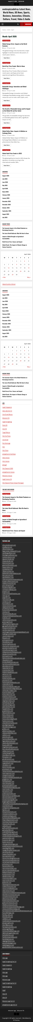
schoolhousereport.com (9, 650)
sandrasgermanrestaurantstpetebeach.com (15, 632)
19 (28, 268)
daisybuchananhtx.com (9, 654)
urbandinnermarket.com (9, 723)
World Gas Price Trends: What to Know (13, 66)
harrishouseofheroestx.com (10, 664)
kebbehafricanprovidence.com (11, 573)
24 (20, 271)
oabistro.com (6, 735)
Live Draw (5, 440)
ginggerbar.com (7, 779)
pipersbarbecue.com (8, 706)
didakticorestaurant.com (9, 905)
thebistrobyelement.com (9, 672)
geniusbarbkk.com (8, 830)
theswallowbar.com (8, 781)
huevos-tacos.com (7, 721)
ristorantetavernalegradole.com (12, 688)
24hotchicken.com (7, 549)
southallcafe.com (7, 806)
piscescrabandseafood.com (10, 870)
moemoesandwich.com (9, 878)
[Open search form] (18, 24)
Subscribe (28, 24)
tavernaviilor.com (7, 789)
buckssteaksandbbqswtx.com (11, 818)
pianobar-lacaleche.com (9, 648)
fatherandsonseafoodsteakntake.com (13, 658)
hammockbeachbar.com (9, 739)
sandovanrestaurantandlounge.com (13, 907)
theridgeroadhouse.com (9, 555)
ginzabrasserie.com (8, 759)
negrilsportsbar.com (8, 700)
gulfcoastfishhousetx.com (10, 828)
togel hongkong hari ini (9, 983)
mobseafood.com (7, 684)
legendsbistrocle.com (8, 741)
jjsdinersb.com (6, 882)
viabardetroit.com (7, 668)
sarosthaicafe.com (8, 852)
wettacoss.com (6, 674)
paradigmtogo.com (8, 725)
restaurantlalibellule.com (10, 888)
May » (29, 277)
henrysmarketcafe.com (9, 614)
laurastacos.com (7, 791)
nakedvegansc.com (8, 945)
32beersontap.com (8, 571)
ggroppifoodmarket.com (9, 626)
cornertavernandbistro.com (10, 862)
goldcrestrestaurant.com (10, 903)
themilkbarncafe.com (8, 755)
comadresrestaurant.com (10, 896)
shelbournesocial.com (9, 583)
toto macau (5, 461)
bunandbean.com (7, 603)
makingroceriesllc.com (9, 634)
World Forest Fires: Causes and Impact (12, 242)
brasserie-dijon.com (8, 840)
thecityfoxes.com (7, 642)
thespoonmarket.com (9, 628)
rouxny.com (6, 612)
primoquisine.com (7, 640)
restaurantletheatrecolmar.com (12, 616)
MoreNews (26, 1018)
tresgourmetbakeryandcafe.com (12, 777)
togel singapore (7, 965)
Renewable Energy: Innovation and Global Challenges (14, 87)
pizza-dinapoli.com (8, 585)
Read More (7, 58)
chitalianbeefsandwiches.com (11, 787)
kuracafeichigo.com (8, 913)
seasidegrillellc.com (8, 848)
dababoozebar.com (8, 876)
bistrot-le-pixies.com (8, 767)
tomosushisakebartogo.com (10, 931)
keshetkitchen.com (8, 935)
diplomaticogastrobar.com (10, 933)
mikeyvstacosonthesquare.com (11, 652)
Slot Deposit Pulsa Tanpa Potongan (13, 483)
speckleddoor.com (8, 577)
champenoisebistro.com (9, 814)
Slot (3, 447)
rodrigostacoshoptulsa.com (10, 808)
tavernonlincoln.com (8, 880)
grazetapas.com (7, 769)
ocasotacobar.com (8, 670)
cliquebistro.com (7, 660)
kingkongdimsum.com (9, 801)
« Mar (4, 277)
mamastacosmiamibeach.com (11, 761)
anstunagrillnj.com (8, 929)
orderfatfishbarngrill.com (10, 832)
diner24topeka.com (8, 783)
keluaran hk (20, 1010)
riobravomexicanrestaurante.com (12, 579)
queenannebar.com (8, 838)
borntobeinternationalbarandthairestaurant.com (17, 911)
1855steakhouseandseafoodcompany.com (15, 804)
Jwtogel (4, 465)
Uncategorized (6, 40)
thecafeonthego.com (8, 705)
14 (8, 268)
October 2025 (6, 208)
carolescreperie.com (8, 630)
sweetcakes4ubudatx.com (10, 743)
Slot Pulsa (5, 450)
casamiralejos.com (8, 636)
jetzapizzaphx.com (8, 923)
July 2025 (4, 217)
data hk (4, 997)
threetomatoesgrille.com (9, 799)
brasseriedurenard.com (9, 610)
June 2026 (5, 182)
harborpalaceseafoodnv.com (11, 682)
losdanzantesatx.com (8, 678)
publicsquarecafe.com (9, 793)
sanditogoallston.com (9, 553)
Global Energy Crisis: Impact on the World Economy (14, 45)
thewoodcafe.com (7, 561)
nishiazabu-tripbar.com (9, 690)
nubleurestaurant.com (9, 886)
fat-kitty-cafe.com (7, 915)
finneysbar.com (7, 757)
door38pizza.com (7, 925)
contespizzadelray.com (9, 589)
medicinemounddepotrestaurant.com (13, 892)
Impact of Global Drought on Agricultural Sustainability (14, 520)
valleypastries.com (8, 607)
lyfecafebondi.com (7, 666)
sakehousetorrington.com (10, 624)
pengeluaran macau (8, 472)
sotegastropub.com (8, 775)
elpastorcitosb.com (8, 559)
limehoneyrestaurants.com (10, 900)
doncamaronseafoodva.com (10, 860)
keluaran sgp (6, 979)
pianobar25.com (7, 680)
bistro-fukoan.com (8, 715)
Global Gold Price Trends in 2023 (12, 153)
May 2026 (4, 185)
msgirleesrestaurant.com (10, 747)
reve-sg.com (6, 595)
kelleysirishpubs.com (8, 872)
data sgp (5, 958)
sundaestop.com (7, 569)
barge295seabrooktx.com (10, 834)
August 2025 (5, 214)
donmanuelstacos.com (9, 797)
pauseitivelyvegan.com (9, 943)
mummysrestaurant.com (10, 822)
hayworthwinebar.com (9, 854)
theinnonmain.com (8, 563)
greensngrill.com (7, 622)
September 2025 (6, 211)
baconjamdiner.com (8, 856)
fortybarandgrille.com (9, 587)
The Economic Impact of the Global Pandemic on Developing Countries (16, 498)
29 (12, 275)
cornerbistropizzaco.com (10, 698)
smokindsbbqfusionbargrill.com (12, 836)
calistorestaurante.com (9, 620)
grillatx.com (5, 729)
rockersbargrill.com (8, 753)
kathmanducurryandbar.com (11, 795)
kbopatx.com (6, 638)
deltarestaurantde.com (9, 898)
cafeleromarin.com (8, 751)
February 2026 (6, 195)
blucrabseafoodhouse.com (10, 749)
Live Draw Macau (7, 414)
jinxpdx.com (6, 591)
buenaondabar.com (8, 692)
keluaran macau (7, 476)
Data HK (4, 425)
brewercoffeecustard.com (10, 581)
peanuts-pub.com (7, 737)
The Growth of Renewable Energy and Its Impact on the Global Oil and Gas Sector (16, 110)
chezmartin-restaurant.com (10, 646)
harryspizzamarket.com (9, 927)
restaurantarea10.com (9, 606)
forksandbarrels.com (8, 694)
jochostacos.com (7, 864)
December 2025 (6, 201)
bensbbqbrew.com (8, 939)
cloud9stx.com (6, 765)
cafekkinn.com (6, 919)
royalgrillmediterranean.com (11, 850)
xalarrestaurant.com (8, 890)
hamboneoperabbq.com (9, 937)
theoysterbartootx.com (9, 812)
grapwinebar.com (7, 711)
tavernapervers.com (8, 773)
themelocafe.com (7, 917)
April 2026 (5, 188)
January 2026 (5, 198)
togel (3, 990)
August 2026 (5, 176)
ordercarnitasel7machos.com (11, 593)
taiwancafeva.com (7, 567)
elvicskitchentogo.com (9, 727)
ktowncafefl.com (7, 745)
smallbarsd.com (7, 547)
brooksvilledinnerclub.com (10, 662)
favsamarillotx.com (8, 866)
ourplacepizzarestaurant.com (11, 921)
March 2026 (5, 192)
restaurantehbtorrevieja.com (11, 909)
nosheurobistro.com (8, 557)
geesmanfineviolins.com (9, 565)
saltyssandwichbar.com (9, 733)
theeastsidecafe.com (8, 824)
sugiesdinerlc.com (7, 763)
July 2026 (4, 179)
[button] (2, 24)
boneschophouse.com (9, 644)
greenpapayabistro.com (9, 785)
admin (5, 48)
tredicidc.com (6, 618)
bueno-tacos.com (7, 842)
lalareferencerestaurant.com (11, 894)
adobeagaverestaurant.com (10, 884)
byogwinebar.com (7, 709)
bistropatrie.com (7, 656)
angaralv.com (6, 597)
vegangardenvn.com (8, 941)
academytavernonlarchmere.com (12, 846)
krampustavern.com (8, 874)
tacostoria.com (7, 676)
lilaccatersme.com (7, 575)
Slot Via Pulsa (6, 436)
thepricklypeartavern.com (10, 820)
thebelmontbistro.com (9, 696)
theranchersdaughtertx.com (11, 858)
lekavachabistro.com (8, 713)
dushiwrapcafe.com (8, 702)
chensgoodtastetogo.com (10, 844)
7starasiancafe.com (8, 599)
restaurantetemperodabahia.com (12, 771)
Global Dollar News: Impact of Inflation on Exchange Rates (14, 132)
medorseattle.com (8, 717)
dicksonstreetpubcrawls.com (11, 686)
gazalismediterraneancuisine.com (12, 947)
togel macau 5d (7, 479)
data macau (6, 458)
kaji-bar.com (6, 810)
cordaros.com (6, 601)
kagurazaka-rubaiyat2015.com (11, 551)
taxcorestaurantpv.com (9, 868)
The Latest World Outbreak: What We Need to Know (15, 233)
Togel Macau (6, 432)
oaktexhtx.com (6, 826)
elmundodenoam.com (9, 545)
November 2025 (6, 204)
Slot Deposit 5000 (7, 468)
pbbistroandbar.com (8, 731)
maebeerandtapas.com (9, 816)
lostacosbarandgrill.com (9, 719)
